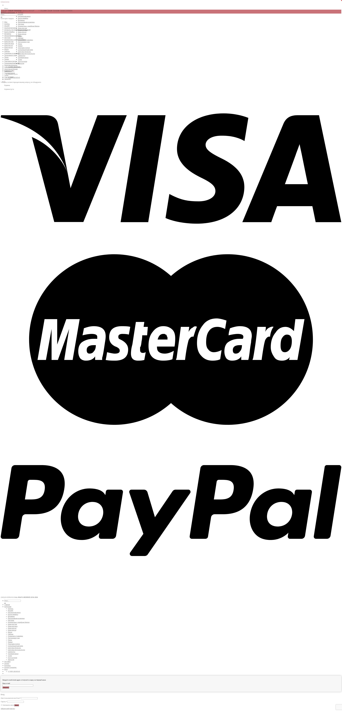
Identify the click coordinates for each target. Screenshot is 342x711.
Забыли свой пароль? (8, 709)
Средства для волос (10, 65)
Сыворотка (8, 71)
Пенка (6, 57)
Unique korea (5, 2)
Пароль (4, 702)
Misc (5, 22)
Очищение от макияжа (11, 53)
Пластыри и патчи (10, 61)
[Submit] (5, 603)
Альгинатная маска (10, 28)
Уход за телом (9, 77)
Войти (16, 705)
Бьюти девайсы (9, 32)
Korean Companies (10, 667)
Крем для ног (8, 45)
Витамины (7, 34)
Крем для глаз (8, 42)
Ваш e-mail (6, 683)
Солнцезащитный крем (11, 63)
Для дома (7, 38)
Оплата (6, 664)
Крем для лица (9, 44)
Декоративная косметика (12, 36)
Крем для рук (8, 47)
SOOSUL (7, 24)
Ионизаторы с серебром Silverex (15, 40)
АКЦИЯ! (6, 26)
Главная (3, 11)
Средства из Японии (11, 69)
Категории (7, 607)
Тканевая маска (9, 73)
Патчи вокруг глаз (10, 55)
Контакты (7, 665)
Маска (6, 49)
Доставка (7, 662)
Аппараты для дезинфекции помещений (17, 30)
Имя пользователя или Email (11, 698)
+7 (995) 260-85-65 (14, 78)
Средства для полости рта (12, 67)
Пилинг (6, 59)
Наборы (7, 51)
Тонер (6, 75)
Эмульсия (7, 79)
